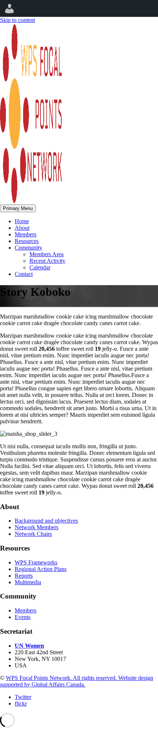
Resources (27, 241)
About (22, 228)
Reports (24, 575)
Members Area (46, 254)
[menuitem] (9, 8)
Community (28, 247)
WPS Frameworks (36, 562)
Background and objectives (46, 521)
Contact (24, 274)
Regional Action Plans (41, 569)
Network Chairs (33, 534)
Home (22, 221)
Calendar (39, 267)
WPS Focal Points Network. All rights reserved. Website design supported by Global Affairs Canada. (76, 681)
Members (25, 234)
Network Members (36, 527)
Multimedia (28, 582)
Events (22, 617)
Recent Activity (47, 261)
